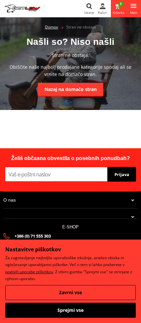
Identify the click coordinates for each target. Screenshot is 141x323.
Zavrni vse (70, 292)
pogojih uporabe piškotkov (29, 272)
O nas (9, 200)
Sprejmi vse (70, 310)
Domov (51, 27)
